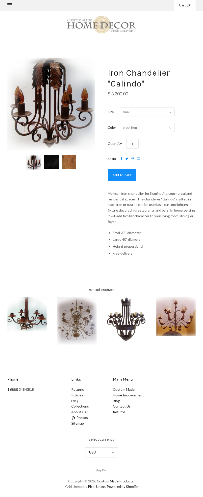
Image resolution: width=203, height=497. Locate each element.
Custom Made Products (115, 481)
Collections (80, 406)
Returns (77, 389)
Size (111, 112)
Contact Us (122, 406)
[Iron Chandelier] (27, 314)
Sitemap (77, 423)
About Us (78, 412)
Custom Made (124, 389)
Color (112, 127)
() (185, 5)
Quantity (115, 143)
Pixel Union (96, 486)
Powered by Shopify (122, 486)
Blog (116, 401)
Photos (82, 417)
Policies (77, 395)
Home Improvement (128, 395)
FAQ (74, 401)
